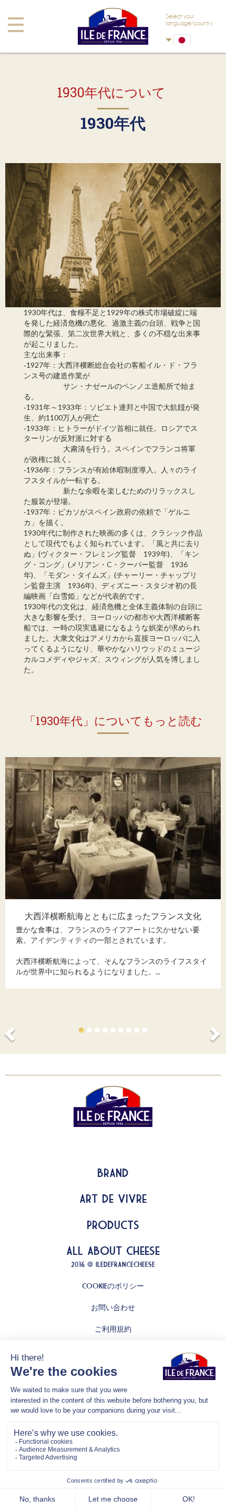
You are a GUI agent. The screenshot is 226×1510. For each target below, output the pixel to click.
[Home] (113, 26)
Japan (189, 40)
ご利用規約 (113, 1329)
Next (214, 1030)
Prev (11, 1030)
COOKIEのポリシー (113, 1286)
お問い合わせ (113, 1307)
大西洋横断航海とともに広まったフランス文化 (113, 916)
